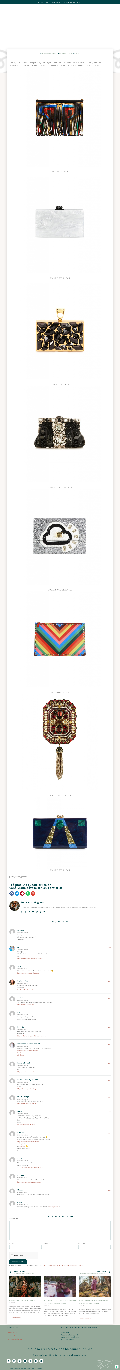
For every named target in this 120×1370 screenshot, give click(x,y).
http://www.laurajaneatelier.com (28, 1072)
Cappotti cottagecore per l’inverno (22, 1300)
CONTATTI (104, 8)
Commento (13, 1219)
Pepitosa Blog (22, 990)
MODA (77, 53)
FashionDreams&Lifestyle (26, 1125)
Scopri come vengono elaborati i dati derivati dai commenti (62, 1265)
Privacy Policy (12, 1333)
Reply (109, 931)
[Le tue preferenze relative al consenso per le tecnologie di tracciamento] (116, 1366)
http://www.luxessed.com (25, 1004)
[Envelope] (44, 912)
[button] (11, 893)
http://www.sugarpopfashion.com (30, 1167)
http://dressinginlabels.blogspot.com (29, 1089)
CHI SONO (19, 8)
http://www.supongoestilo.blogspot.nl (30, 958)
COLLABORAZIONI (89, 8)
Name (11, 1243)
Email (46, 1243)
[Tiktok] (29, 912)
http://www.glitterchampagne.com (29, 1182)
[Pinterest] (37, 912)
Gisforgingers (53, 1207)
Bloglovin (22, 1144)
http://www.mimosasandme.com (28, 973)
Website (81, 1243)
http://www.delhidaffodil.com (27, 1103)
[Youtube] (33, 912)
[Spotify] (40, 912)
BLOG (28, 8)
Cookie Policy (12, 1336)
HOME (9, 8)
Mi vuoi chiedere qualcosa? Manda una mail (60, 2)
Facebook (30, 990)
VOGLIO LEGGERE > (15, 1317)
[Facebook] (22, 912)
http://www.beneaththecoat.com (28, 1142)
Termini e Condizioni (15, 1339)
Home (55, 37)
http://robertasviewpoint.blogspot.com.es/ (31, 1036)
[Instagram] (25, 912)
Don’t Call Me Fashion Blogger (27, 1050)
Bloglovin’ (20, 1055)
